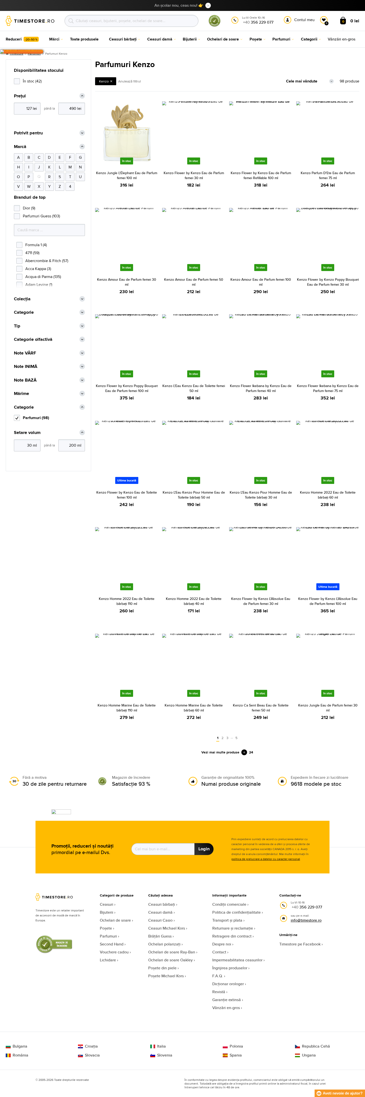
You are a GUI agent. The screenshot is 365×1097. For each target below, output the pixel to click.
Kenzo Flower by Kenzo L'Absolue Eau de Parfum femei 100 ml (327, 601)
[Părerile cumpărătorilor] (21, 52)
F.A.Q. (217, 976)
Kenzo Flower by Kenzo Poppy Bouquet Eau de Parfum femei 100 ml (127, 388)
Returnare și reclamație (232, 928)
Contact (219, 952)
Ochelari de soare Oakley (170, 960)
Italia (161, 1046)
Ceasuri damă (160, 912)
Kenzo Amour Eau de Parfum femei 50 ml (193, 282)
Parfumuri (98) (36, 418)
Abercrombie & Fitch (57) (46, 261)
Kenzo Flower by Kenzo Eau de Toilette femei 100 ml (126, 495)
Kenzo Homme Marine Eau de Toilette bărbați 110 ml (127, 708)
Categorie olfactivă (33, 339)
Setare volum (27, 432)
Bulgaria (20, 1046)
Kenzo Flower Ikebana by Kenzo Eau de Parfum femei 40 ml (261, 388)
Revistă (218, 992)
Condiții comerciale (229, 904)
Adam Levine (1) (38, 284)
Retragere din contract (232, 936)
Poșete (106, 928)
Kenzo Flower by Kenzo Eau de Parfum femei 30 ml (194, 175)
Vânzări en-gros (226, 1008)
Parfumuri (108, 936)
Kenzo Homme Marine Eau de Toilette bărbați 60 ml (194, 708)
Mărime (21, 393)
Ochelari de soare (115, 920)
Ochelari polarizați (164, 944)
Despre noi (221, 944)
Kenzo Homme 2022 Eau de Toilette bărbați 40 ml (193, 601)
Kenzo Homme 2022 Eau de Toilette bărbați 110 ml (126, 601)
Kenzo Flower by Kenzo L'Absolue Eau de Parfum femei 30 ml (260, 601)
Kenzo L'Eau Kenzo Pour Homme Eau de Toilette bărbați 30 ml (261, 495)
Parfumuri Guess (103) (41, 216)
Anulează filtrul (129, 81)
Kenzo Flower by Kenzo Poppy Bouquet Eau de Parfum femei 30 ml (328, 282)
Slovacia (92, 1055)
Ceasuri (106, 904)
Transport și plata (227, 920)
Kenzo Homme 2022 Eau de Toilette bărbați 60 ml (328, 495)
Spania (236, 1055)
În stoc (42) (32, 81)
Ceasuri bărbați (161, 904)
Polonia (236, 1046)
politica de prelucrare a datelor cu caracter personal (265, 859)
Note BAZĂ (25, 380)
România (20, 1055)
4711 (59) (32, 253)
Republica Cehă (316, 1046)
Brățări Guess (160, 936)
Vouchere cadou (114, 952)
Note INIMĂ (25, 366)
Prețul (20, 96)
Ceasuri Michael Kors (166, 928)
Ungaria (309, 1055)
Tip (17, 326)
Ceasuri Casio (160, 920)
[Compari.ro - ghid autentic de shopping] (214, 26)
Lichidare (108, 960)
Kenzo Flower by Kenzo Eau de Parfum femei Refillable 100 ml (261, 175)
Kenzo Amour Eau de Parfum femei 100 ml (260, 282)
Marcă (20, 147)
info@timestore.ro (306, 920)
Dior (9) (29, 208)
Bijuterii (106, 912)
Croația (91, 1046)
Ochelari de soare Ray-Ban (171, 952)
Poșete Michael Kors (166, 976)
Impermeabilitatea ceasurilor (237, 960)
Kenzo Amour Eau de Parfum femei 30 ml (126, 282)
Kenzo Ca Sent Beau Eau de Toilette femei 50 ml (261, 708)
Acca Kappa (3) (38, 269)
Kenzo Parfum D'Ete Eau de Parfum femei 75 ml (328, 175)
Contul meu (304, 20)
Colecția (22, 299)
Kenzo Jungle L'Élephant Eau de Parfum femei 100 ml (126, 175)
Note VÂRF (25, 353)
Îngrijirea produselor (229, 968)
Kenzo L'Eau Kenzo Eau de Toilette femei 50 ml (193, 388)
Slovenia (164, 1055)
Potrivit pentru (28, 133)
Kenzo (104, 81)
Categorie (24, 312)
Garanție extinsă (226, 1000)
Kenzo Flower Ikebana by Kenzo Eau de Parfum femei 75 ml (328, 388)
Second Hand (111, 944)
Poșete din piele (162, 968)
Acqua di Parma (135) (43, 276)
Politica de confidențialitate (236, 912)
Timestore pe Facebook (300, 944)
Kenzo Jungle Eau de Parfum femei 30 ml (328, 708)
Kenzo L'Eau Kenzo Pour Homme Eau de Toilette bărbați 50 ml (194, 495)
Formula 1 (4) (36, 245)
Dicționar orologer (228, 984)
